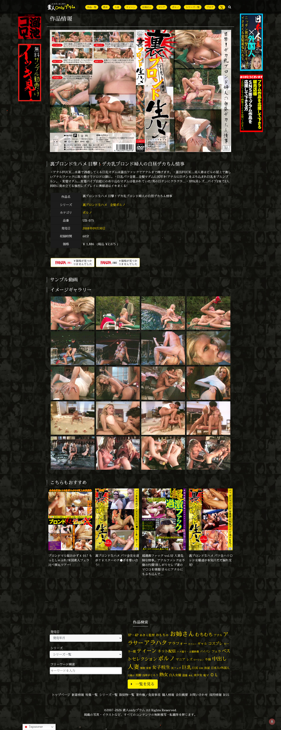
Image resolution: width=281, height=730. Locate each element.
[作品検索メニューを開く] (229, 7)
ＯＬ (214, 674)
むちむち (204, 634)
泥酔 (138, 675)
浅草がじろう (150, 675)
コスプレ (215, 643)
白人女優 (175, 675)
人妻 (117, 7)
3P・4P (133, 635)
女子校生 (161, 667)
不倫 (208, 659)
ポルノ (175, 7)
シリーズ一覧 (193, 7)
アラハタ (155, 643)
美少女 (198, 675)
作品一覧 (91, 7)
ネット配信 (167, 651)
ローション (198, 659)
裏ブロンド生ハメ (95, 205)
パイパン (205, 651)
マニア (161, 7)
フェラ (216, 651)
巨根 (201, 668)
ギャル (202, 643)
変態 (148, 668)
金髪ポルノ (118, 205)
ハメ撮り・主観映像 (188, 651)
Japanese (35, 726)
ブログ (209, 7)
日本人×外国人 (220, 668)
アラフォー (177, 643)
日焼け (131, 675)
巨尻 (195, 668)
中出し (219, 658)
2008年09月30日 (94, 228)
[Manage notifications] (272, 722)
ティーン (130, 7)
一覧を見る (144, 684)
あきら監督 (147, 635)
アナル (218, 635)
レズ (189, 659)
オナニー (192, 644)
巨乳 (186, 667)
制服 (142, 668)
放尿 (207, 668)
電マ (206, 675)
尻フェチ (176, 668)
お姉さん (146, 7)
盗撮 (185, 675)
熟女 (105, 7)
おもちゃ (162, 635)
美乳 (190, 675)
